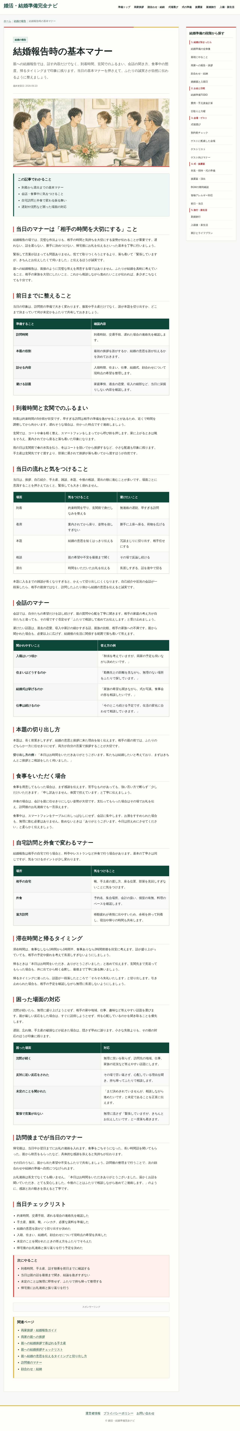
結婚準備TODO (199, 94)
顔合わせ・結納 (156, 7)
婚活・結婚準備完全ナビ (31, 5)
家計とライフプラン (202, 233)
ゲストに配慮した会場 (203, 141)
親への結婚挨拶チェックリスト (42, 1349)
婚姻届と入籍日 (199, 81)
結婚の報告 (20, 21)
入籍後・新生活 (199, 225)
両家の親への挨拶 (33, 1336)
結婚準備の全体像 (200, 48)
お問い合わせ (145, 1413)
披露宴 (198, 7)
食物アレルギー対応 (202, 195)
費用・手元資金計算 (202, 103)
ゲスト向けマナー (200, 157)
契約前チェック (199, 132)
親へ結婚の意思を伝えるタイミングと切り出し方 (54, 1356)
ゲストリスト (198, 149)
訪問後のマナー (31, 1362)
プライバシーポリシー (119, 1413)
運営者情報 (93, 1413)
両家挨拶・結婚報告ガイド (39, 1330)
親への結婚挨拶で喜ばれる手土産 (43, 1343)
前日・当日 (197, 203)
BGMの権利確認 (200, 187)
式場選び (173, 7)
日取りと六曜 (198, 111)
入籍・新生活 (227, 7)
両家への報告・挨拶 (202, 65)
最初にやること (199, 57)
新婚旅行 (211, 7)
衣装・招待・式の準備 (203, 170)
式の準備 (187, 7)
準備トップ (124, 7)
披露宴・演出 (198, 178)
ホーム (7, 21)
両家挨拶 (139, 7)
